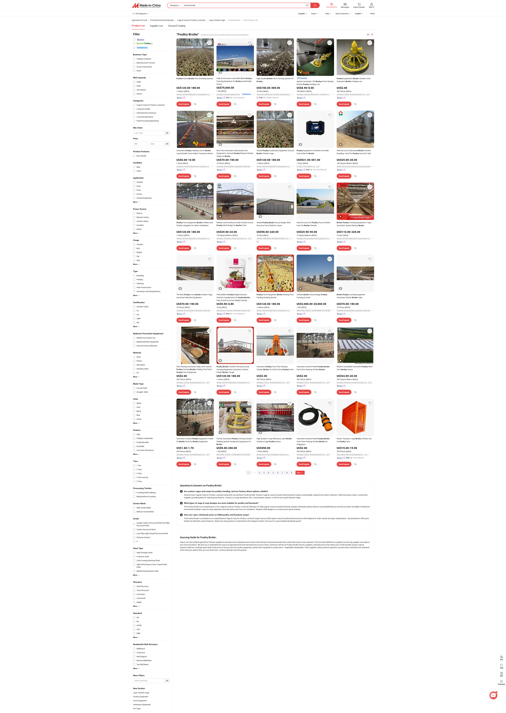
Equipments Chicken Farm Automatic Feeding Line (354, 80)
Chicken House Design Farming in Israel (312, 296)
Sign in (371, 7)
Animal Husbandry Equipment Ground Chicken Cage (275, 152)
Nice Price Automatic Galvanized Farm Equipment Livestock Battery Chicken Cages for (234, 153)
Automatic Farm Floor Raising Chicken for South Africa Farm (275, 368)
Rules (372, 13)
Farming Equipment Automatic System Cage (351, 296)
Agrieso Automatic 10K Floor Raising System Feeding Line (315, 82)
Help (327, 13)
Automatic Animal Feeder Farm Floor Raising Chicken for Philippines (313, 441)
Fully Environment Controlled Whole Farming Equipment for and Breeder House (234, 81)
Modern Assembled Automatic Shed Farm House (354, 368)
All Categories (141, 13)
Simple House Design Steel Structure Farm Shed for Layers (273, 224)
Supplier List (156, 25)
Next (299, 472)
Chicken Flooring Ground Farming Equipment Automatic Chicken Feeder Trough (232, 369)
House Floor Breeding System (194, 78)
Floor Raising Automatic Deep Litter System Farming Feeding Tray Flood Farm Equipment (194, 369)
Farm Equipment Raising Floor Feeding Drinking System (275, 296)
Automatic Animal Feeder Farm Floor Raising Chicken (313, 368)
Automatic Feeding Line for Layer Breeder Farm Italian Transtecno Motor (194, 152)
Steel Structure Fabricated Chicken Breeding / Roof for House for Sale (354, 152)
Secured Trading (176, 25)
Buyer (313, 13)
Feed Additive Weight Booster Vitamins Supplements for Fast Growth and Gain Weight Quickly (233, 297)
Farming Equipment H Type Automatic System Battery (354, 224)
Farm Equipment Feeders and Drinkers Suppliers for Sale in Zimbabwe (194, 224)
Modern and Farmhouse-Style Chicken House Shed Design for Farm (234, 223)
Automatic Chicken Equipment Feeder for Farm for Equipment (194, 440)
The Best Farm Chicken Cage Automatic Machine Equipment (194, 296)
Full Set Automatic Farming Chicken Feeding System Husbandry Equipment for (234, 441)
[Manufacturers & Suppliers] (146, 5)
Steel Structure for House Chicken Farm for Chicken (313, 224)
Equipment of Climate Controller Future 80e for (313, 152)
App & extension (342, 13)
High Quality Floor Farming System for (275, 79)
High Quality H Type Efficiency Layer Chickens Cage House (274, 440)
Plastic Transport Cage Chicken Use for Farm (354, 440)
